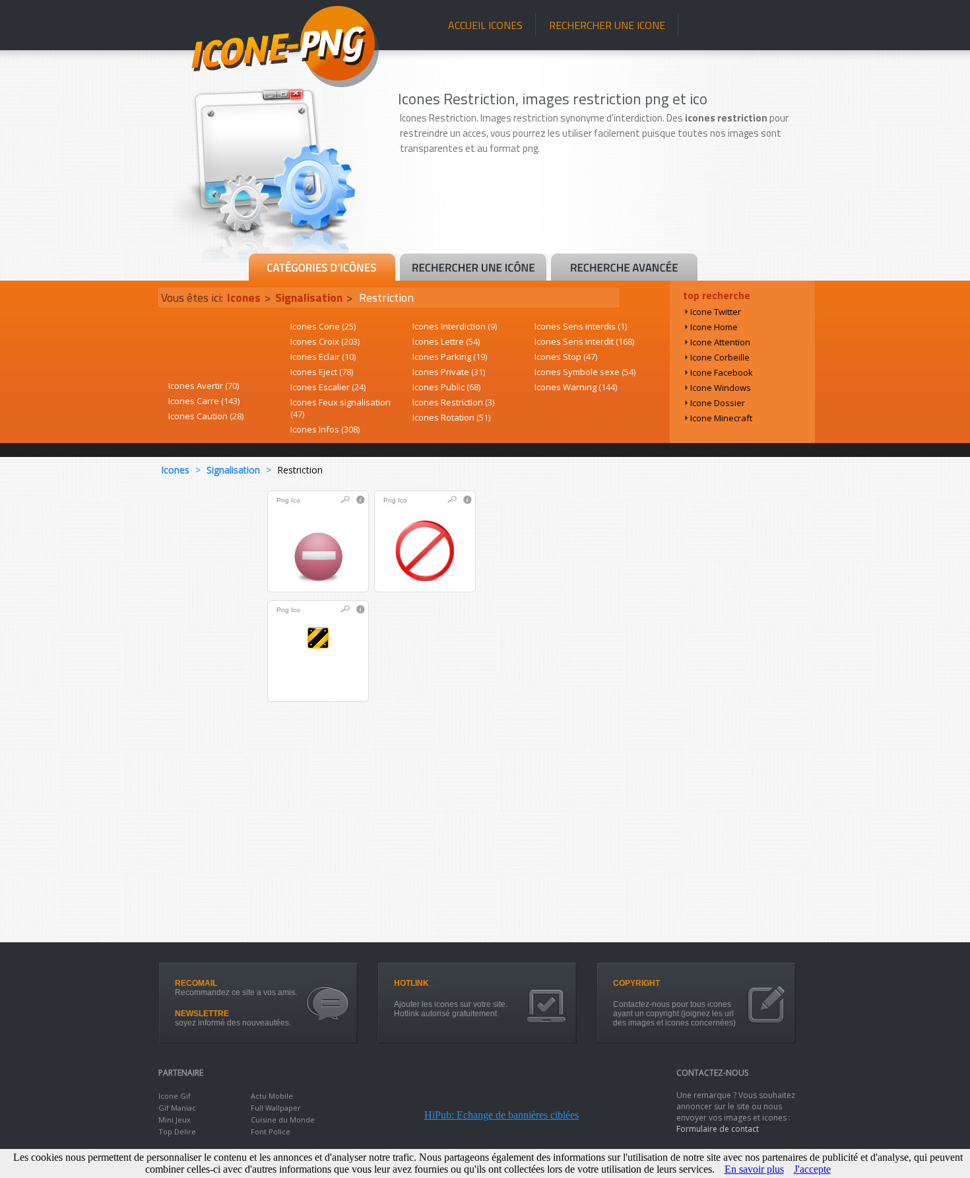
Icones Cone (323, 326)
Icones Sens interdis (580, 326)
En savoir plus (754, 1169)
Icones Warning (575, 387)
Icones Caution (205, 416)
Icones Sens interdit (584, 341)
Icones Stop (565, 357)
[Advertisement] (605, 216)
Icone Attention (720, 342)
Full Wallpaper (276, 1108)
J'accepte (812, 1169)
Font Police (270, 1131)
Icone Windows (720, 388)
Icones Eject (321, 372)
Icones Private (448, 372)
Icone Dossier (717, 403)
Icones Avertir (203, 386)
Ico (295, 500)
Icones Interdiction (454, 326)
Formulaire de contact (717, 1128)
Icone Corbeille (720, 357)
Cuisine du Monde (283, 1120)
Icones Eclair (323, 357)
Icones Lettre (446, 341)
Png (282, 500)
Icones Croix (325, 341)
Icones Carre (204, 401)
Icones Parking (449, 357)
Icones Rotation (451, 417)
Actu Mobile (272, 1096)
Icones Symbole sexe (584, 372)
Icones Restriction (453, 402)
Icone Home (714, 327)
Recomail (196, 983)
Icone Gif (174, 1096)
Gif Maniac (177, 1108)
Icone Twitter (715, 312)
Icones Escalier (328, 387)
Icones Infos (325, 429)
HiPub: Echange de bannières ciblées (501, 1115)
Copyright (636, 983)
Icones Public (446, 387)
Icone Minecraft (721, 418)
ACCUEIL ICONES (485, 25)
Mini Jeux (174, 1120)
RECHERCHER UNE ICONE (607, 25)
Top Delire (177, 1131)
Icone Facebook (721, 372)
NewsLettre (202, 1013)
